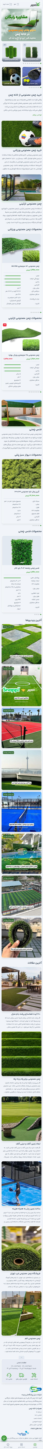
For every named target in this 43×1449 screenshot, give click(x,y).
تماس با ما (38, 1415)
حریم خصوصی (37, 1421)
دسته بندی (21, 1447)
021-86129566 (16, 1366)
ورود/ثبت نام (8, 1447)
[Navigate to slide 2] (20, 39)
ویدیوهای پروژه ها (8, 627)
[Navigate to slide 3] (23, 39)
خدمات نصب (38, 1418)
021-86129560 (27, 1366)
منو (15, 4)
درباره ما (39, 1412)
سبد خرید (6, 4)
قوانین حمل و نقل (36, 1425)
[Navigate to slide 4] (25, 39)
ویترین (35, 1447)
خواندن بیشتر (37, 115)
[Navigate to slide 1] (18, 39)
